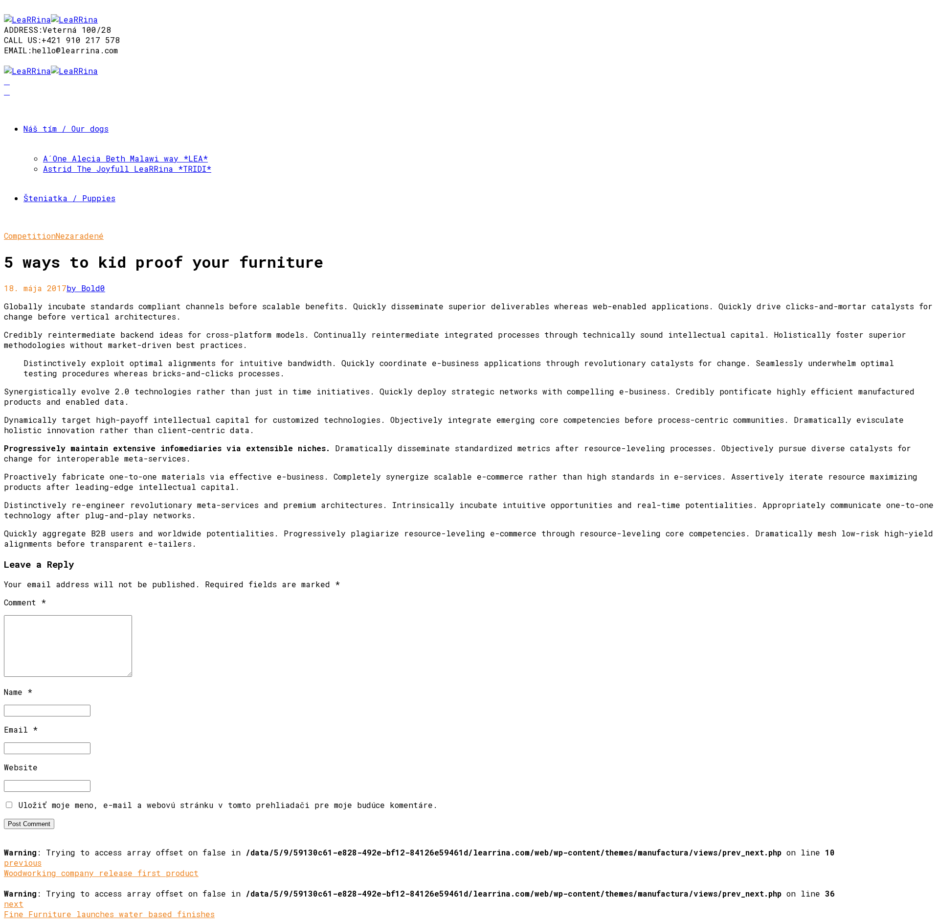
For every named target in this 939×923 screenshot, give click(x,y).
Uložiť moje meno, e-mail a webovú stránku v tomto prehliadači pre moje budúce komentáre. (228, 805)
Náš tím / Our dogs (66, 128)
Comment (25, 602)
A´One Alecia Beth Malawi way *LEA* (125, 158)
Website (21, 767)
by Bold (83, 288)
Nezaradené (80, 236)
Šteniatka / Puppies (69, 198)
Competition (30, 236)
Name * (18, 692)
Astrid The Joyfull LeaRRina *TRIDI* (127, 168)
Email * (21, 729)
